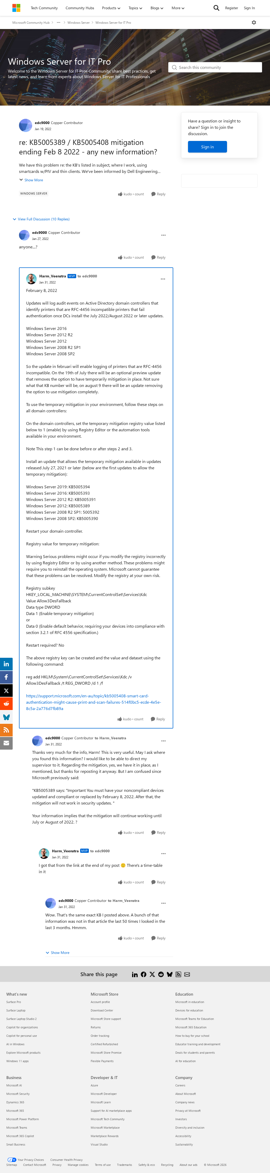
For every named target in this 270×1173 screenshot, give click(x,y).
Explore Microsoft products (23, 1052)
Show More (34, 179)
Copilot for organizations (22, 1027)
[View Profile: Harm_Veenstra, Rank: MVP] (31, 279)
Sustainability (184, 1144)
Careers (180, 1085)
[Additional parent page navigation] (58, 22)
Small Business (15, 1144)
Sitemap (11, 1165)
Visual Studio (99, 1144)
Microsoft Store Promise (106, 1052)
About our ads (188, 1165)
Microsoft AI (14, 1085)
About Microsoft (185, 1094)
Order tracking (100, 1036)
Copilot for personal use (21, 1036)
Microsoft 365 (15, 1111)
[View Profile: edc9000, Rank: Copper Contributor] (25, 125)
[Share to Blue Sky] (169, 974)
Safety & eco (146, 1165)
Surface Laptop (15, 1010)
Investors (181, 1119)
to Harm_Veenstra (110, 737)
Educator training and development (197, 1044)
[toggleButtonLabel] (254, 22)
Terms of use (103, 1165)
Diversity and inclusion (189, 1127)
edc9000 (42, 122)
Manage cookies (78, 1165)
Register (231, 7)
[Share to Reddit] (161, 974)
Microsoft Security (18, 1094)
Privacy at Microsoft (188, 1111)
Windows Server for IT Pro (113, 22)
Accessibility (183, 1136)
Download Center (102, 1010)
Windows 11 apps (17, 1061)
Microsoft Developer (104, 1094)
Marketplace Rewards (105, 1136)
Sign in (207, 146)
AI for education (185, 1061)
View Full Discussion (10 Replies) (44, 218)
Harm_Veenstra (52, 275)
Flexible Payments (102, 1061)
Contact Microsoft (34, 1165)
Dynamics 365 (15, 1102)
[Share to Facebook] (143, 974)
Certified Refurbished (104, 1044)
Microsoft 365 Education (190, 1027)
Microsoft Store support (106, 1019)
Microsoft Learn (101, 1102)
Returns (96, 1027)
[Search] (216, 8)
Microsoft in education (189, 1002)
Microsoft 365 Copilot (20, 1136)
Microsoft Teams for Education (194, 1019)
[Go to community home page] (16, 8)
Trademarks (124, 1165)
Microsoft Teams (16, 1127)
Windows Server (79, 22)
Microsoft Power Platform (22, 1119)
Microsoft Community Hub (31, 22)
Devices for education (189, 1010)
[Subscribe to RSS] (178, 974)
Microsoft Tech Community (107, 1119)
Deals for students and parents (195, 1052)
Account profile (100, 1002)
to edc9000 (87, 275)
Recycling (167, 1165)
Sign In (249, 7)
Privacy (56, 1165)
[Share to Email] (187, 974)
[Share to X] (152, 974)
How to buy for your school (192, 1036)
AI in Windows (15, 1044)
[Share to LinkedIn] (135, 974)
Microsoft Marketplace (105, 1127)
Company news (185, 1102)
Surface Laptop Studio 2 (21, 1019)
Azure (94, 1085)
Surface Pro (13, 1002)
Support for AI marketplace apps (111, 1111)
